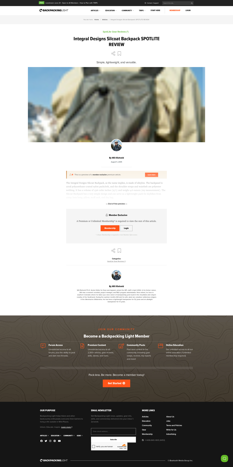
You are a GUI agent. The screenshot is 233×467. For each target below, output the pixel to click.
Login (188, 10)
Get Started (115, 383)
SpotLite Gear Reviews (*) (116, 261)
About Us (170, 416)
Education (110, 10)
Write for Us (171, 430)
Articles (94, 10)
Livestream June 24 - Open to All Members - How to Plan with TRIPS (71, 3)
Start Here (155, 10)
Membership (175, 10)
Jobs (168, 421)
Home (96, 20)
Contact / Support (153, 3)
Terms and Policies (174, 425)
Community (127, 10)
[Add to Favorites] (119, 53)
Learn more (66, 427)
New (41, 3)
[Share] (113, 53)
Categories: (116, 259)
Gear (79, 436)
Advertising (171, 434)
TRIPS (141, 10)
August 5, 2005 (116, 162)
